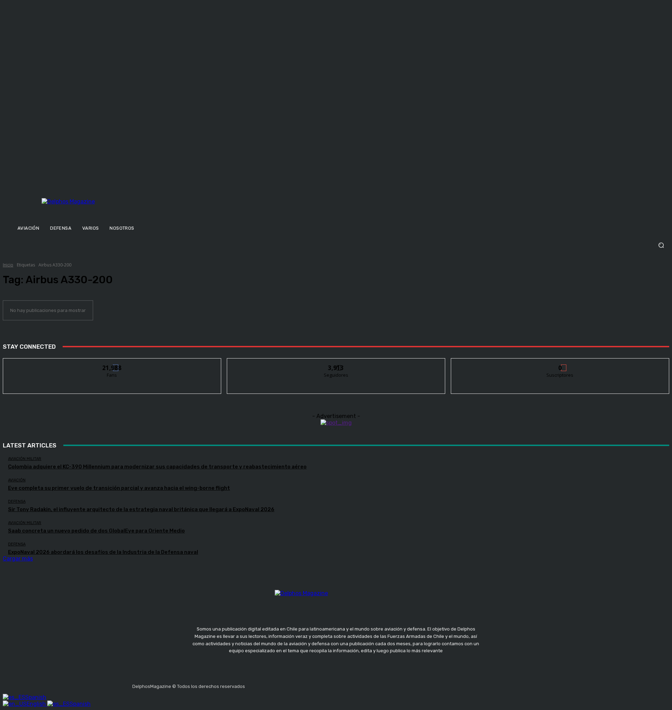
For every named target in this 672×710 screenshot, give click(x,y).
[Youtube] (301, 684)
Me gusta (112, 363)
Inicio (8, 265)
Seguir (336, 363)
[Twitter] (285, 684)
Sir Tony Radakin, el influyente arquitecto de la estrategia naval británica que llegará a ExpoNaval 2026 (141, 509)
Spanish (35, 697)
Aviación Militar (24, 459)
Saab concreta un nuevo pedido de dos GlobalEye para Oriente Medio (96, 531)
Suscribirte (560, 363)
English (37, 704)
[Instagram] (268, 684)
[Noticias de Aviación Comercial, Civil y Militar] (103, 209)
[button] (336, 245)
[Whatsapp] (318, 684)
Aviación (17, 480)
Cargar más (18, 558)
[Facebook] (251, 684)
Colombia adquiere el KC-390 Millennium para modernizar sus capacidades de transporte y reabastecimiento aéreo (157, 467)
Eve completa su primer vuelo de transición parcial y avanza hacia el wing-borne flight (119, 488)
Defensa (17, 501)
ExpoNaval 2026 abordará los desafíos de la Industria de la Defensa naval (103, 552)
